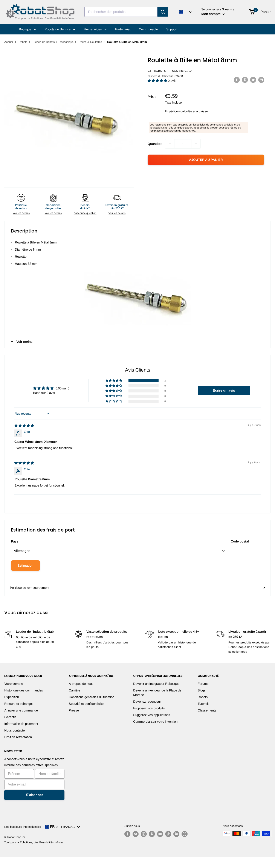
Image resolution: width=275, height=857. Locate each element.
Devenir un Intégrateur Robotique (156, 683)
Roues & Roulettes (90, 41)
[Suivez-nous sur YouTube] (160, 834)
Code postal (240, 541)
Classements (207, 710)
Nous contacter (15, 730)
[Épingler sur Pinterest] (245, 80)
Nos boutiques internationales (22, 826)
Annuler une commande (21, 710)
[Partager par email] (261, 80)
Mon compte (211, 14)
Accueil (9, 41)
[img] (24, 425)
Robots (23, 41)
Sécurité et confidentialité (86, 703)
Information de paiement (21, 723)
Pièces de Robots (44, 41)
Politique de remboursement (29, 587)
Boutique (25, 29)
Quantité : (155, 144)
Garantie (10, 717)
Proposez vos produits (149, 708)
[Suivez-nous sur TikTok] (168, 834)
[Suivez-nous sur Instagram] (144, 834)
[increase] (195, 143)
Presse (74, 710)
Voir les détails (21, 213)
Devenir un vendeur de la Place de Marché (157, 692)
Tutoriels (203, 703)
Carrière (74, 690)
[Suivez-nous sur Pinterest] (152, 834)
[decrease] (169, 143)
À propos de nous (81, 683)
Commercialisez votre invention (155, 721)
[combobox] (120, 12)
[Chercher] (162, 12)
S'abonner (34, 795)
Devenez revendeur (147, 701)
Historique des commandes (23, 690)
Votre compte (13, 683)
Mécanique (66, 41)
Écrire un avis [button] (224, 390)
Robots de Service (57, 29)
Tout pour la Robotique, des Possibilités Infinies (34, 842)
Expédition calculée (178, 111)
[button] (158, 80)
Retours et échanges (19, 703)
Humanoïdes (93, 29)
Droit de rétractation (18, 737)
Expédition (11, 697)
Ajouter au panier (206, 159)
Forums (203, 683)
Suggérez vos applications (151, 715)
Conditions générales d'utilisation (91, 697)
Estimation (25, 565)
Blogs (202, 690)
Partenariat (122, 29)
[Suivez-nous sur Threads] (185, 834)
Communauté (148, 29)
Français (69, 826)
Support (171, 29)
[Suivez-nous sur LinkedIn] (176, 834)
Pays (14, 541)
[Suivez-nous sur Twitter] (136, 834)
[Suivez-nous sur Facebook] (127, 834)
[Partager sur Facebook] (237, 80)
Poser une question (85, 213)
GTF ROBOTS (157, 70)
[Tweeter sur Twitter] (253, 80)
